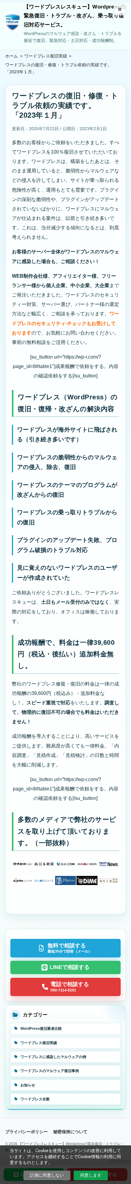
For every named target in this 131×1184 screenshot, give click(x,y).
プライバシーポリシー (26, 1131)
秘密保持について (70, 1131)
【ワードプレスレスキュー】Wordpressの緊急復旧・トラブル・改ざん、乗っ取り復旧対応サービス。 (74, 16)
